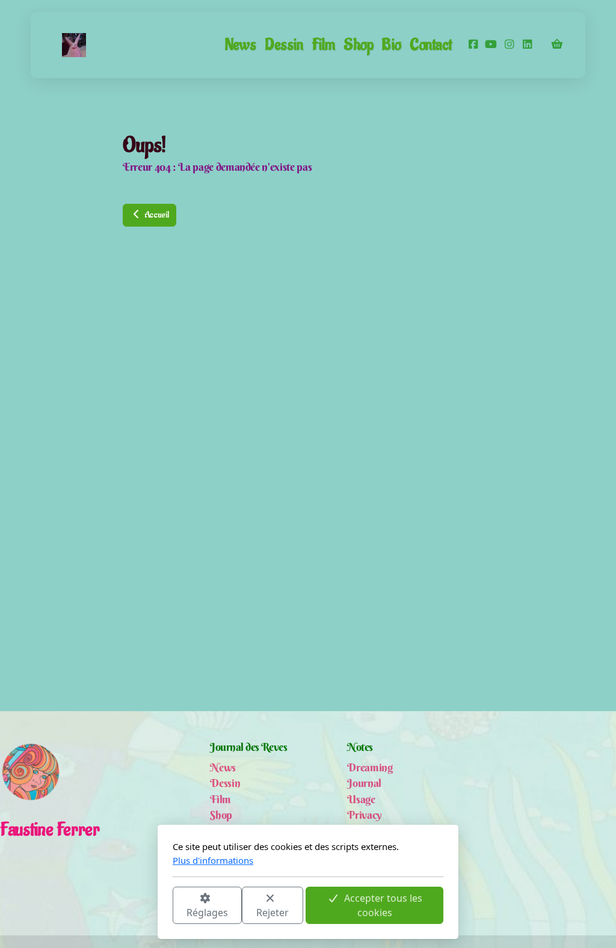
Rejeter (272, 912)
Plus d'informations (213, 860)
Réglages (207, 912)
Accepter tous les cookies (383, 905)
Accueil (155, 215)
